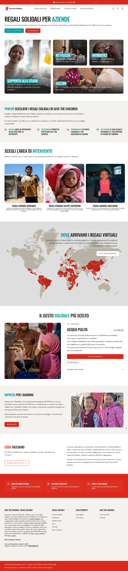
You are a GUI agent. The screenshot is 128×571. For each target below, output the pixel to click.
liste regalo (12, 535)
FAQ (53, 524)
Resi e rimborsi (57, 530)
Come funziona (57, 514)
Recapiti (35, 567)
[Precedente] (32, 2)
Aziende (54, 527)
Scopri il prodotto (95, 356)
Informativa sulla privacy (11, 567)
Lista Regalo (80, 514)
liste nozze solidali (37, 533)
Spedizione (55, 517)
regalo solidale (34, 519)
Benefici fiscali (57, 521)
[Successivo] (96, 2)
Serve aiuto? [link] (74, 362)
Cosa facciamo (104, 514)
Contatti (102, 517)
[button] (31, 271)
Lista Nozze (79, 517)
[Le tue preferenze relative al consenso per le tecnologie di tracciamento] (126, 428)
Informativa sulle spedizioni (45, 567)
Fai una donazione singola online (17, 544)
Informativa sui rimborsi (25, 567)
